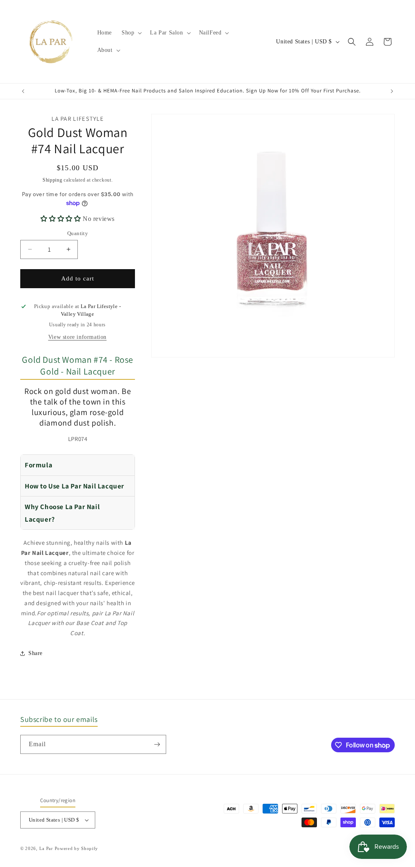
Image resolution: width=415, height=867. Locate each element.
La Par (47, 848)
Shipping (52, 180)
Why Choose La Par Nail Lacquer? (62, 513)
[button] (131, 32)
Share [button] (35, 653)
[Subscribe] (157, 744)
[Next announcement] (392, 91)
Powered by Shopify (76, 848)
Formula (38, 464)
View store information (77, 337)
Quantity (77, 233)
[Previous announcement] (23, 91)
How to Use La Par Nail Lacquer (74, 486)
